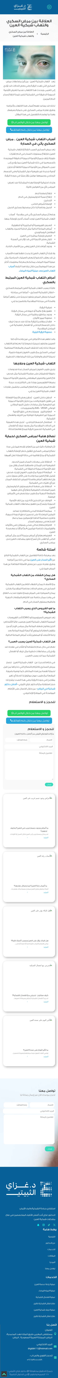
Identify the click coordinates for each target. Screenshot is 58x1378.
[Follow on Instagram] (43, 1225)
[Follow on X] (54, 1225)
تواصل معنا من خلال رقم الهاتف (29, 129)
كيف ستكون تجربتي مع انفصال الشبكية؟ (30, 995)
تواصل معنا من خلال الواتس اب (29, 122)
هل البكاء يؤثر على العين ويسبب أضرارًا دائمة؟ (29, 941)
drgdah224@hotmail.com (40, 1348)
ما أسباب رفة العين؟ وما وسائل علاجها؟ (31, 886)
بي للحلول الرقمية (18, 1374)
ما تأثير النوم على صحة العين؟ (35, 1050)
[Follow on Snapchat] (38, 1225)
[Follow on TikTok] (49, 1225)
